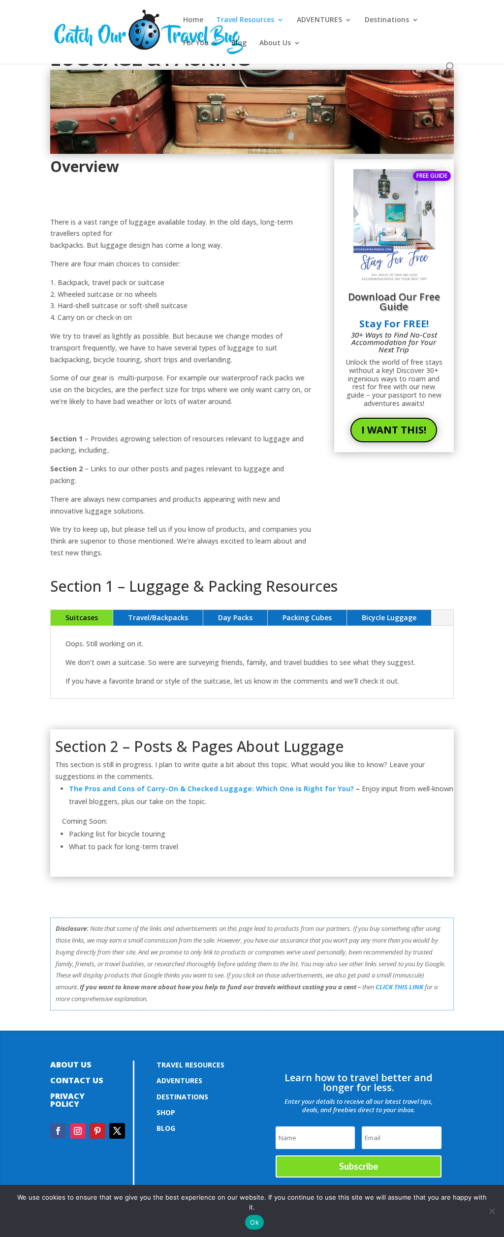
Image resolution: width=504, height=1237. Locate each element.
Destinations (387, 20)
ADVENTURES (319, 20)
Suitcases (81, 617)
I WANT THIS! (393, 429)
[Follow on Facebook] (58, 1131)
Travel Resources (245, 20)
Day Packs (235, 617)
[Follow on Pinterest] (97, 1131)
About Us (275, 43)
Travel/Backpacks (158, 617)
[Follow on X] (117, 1131)
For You (196, 43)
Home (193, 20)
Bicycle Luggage (389, 617)
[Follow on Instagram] (78, 1131)
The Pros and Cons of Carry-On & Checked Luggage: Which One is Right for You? (211, 788)
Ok (254, 1222)
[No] (492, 1211)
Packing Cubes (307, 617)
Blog (239, 43)
